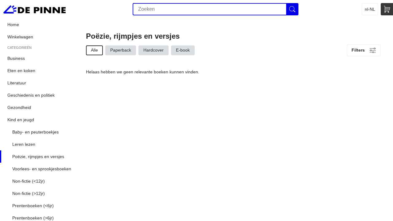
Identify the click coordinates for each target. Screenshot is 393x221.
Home (13, 24)
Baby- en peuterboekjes (35, 132)
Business (16, 58)
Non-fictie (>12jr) (28, 193)
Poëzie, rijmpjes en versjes (38, 156)
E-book (183, 50)
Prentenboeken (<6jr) (33, 205)
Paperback (120, 50)
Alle (94, 50)
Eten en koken (21, 70)
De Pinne (34, 9)
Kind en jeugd (20, 119)
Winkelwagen (20, 36)
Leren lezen (23, 144)
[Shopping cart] (387, 9)
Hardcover (153, 50)
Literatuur (16, 82)
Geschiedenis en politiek (31, 95)
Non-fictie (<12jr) (28, 181)
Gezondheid (19, 107)
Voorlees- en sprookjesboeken (41, 168)
